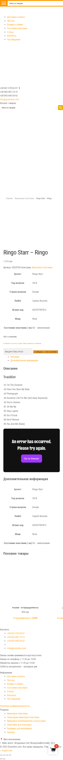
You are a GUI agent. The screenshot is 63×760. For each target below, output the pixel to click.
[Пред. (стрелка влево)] (1, 758)
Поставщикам (13, 39)
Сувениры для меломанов (19, 728)
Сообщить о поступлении (45, 352)
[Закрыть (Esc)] (1, 755)
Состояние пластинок (17, 28)
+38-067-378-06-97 (16, 633)
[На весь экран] (7, 755)
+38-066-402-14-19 (16, 637)
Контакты (11, 35)
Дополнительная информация (24, 360)
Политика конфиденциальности (15, 706)
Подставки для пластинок (19, 724)
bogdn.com (7, 750)
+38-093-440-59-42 (16, 640)
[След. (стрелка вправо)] (4, 758)
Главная (9, 198)
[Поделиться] (4, 755)
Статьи (10, 32)
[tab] (35, 357)
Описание (14, 356)
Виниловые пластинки (24, 198)
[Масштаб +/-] (10, 755)
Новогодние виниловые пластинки (23, 717)
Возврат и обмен (15, 24)
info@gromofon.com (9, 99)
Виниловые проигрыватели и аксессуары (26, 721)
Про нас (11, 20)
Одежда (11, 732)
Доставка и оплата (16, 17)
